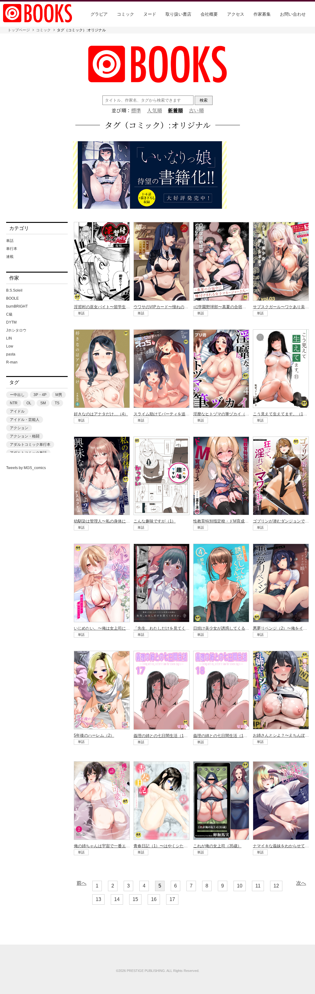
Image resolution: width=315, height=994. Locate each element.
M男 (58, 395)
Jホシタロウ (16, 330)
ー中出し (17, 395)
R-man (12, 362)
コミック (125, 14)
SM (43, 403)
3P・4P (40, 395)
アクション (19, 428)
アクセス (235, 14)
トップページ (19, 30)
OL (28, 403)
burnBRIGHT (17, 306)
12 (276, 885)
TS (57, 403)
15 (135, 899)
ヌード (149, 14)
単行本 (11, 248)
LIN (9, 338)
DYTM (11, 322)
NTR (14, 403)
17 (172, 899)
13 (98, 899)
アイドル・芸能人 (24, 419)
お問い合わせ (293, 14)
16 (154, 899)
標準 (136, 110)
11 (258, 885)
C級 (9, 314)
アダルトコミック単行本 (30, 444)
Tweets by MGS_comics (26, 468)
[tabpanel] (157, 175)
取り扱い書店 (178, 14)
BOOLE (12, 298)
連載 (10, 256)
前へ (81, 883)
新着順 (175, 110)
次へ (301, 883)
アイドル (17, 411)
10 (239, 885)
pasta (10, 354)
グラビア (99, 14)
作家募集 (262, 14)
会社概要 (209, 14)
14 (117, 899)
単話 (10, 241)
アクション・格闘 (24, 436)
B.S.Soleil (14, 290)
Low (9, 346)
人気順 (154, 110)
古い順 (196, 110)
